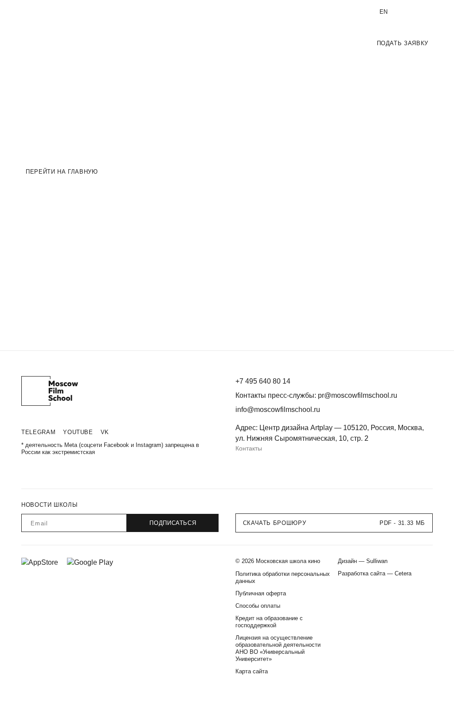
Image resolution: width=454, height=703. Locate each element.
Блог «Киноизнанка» (132, 11)
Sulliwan (376, 561)
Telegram (38, 432)
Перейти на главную (62, 171)
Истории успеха (74, 11)
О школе (32, 11)
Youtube (78, 432)
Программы (224, 43)
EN (384, 11)
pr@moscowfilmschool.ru (357, 395)
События (341, 43)
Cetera (403, 573)
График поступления (284, 43)
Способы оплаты (257, 605)
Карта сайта (251, 671)
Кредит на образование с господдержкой (269, 622)
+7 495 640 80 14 (265, 11)
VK (105, 432)
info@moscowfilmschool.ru (330, 11)
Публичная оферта (260, 593)
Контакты (248, 448)
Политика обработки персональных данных (282, 577)
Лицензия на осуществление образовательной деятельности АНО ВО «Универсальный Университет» (278, 648)
